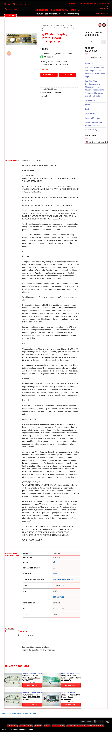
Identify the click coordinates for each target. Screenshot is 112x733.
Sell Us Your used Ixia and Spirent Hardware (19, 713)
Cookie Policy (91, 130)
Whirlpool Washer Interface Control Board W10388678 (71, 678)
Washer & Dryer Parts (54, 92)
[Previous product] (104, 25)
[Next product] (100, 25)
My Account (90, 100)
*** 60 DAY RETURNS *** (63, 580)
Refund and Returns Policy (88, 3)
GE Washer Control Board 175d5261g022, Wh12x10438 (31, 697)
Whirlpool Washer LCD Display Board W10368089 (70, 697)
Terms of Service (92, 118)
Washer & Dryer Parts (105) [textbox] (95, 57)
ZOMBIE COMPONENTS (56, 10)
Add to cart (49, 75)
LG (46, 96)
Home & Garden (46, 25)
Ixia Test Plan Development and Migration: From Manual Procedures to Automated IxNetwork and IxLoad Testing (94, 88)
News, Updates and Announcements (93, 123)
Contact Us (90, 113)
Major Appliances (60, 25)
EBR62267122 (58, 597)
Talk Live (10, 15)
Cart (87, 109)
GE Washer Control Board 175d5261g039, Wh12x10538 (31, 678)
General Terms (104, 3)
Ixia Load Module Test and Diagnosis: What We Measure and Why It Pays (95, 72)
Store (87, 105)
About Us (89, 63)
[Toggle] (104, 118)
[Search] (95, 8)
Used (55, 574)
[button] (103, 8)
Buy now (68, 75)
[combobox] (95, 57)
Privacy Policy (73, 3)
